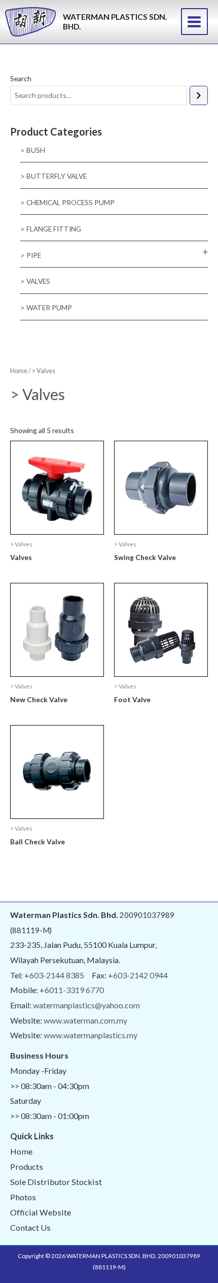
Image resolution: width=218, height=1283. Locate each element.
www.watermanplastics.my (90, 1035)
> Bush (32, 150)
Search (20, 78)
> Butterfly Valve (53, 176)
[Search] (199, 96)
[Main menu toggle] (194, 21)
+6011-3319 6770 (72, 990)
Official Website (40, 1212)
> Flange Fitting (50, 228)
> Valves (35, 281)
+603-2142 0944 (138, 975)
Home (18, 371)
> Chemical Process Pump (67, 202)
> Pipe (30, 255)
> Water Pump (46, 307)
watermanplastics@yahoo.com (86, 1005)
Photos (23, 1197)
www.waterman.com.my (85, 1020)
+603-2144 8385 (54, 975)
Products (26, 1166)
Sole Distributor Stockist (56, 1182)
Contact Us (30, 1227)
